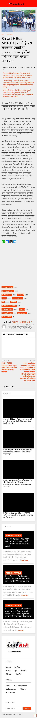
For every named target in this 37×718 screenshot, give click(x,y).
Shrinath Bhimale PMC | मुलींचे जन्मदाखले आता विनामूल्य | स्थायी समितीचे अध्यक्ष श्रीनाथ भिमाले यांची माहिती (17, 421)
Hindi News (10, 693)
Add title (8, 526)
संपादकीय (23, 671)
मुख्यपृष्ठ (8, 667)
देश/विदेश (17, 667)
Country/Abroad (20, 686)
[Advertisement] (18, 266)
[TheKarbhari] (15, 4)
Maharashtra (11, 689)
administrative (13, 536)
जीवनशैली (18, 674)
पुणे (16, 671)
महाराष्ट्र (8, 671)
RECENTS (7, 393)
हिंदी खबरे (9, 674)
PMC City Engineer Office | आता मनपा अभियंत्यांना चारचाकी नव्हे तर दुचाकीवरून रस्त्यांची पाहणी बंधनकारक (18, 515)
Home (8, 686)
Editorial (23, 689)
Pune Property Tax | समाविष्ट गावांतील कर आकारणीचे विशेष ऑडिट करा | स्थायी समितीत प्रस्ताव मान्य (17, 452)
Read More (24, 560)
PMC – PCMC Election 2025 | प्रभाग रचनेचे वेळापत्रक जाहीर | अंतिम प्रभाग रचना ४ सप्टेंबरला (9, 367)
